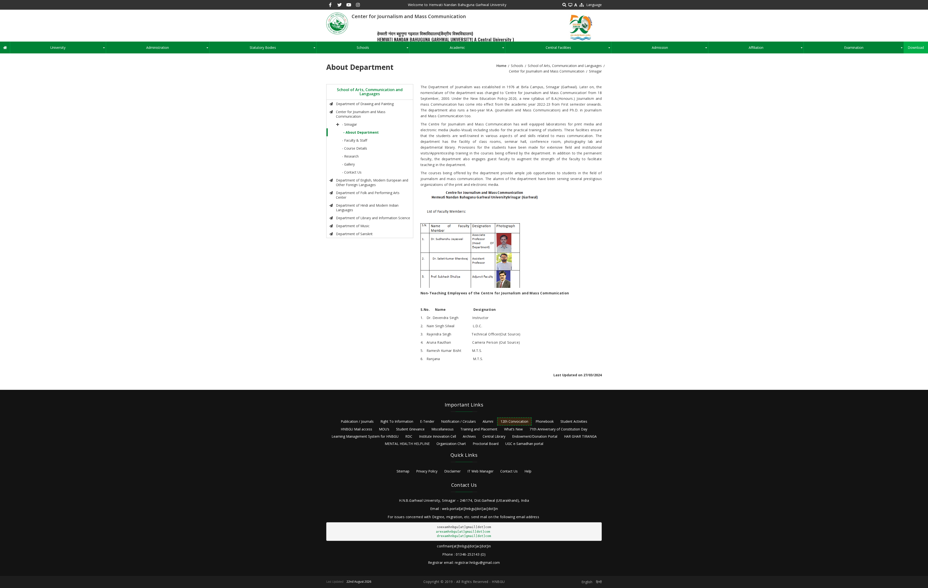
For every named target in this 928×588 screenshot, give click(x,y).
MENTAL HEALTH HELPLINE (407, 443)
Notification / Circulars (458, 421)
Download (916, 47)
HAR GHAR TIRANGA (580, 436)
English (586, 582)
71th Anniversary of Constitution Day (558, 429)
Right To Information (396, 421)
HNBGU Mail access (356, 429)
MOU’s (384, 429)
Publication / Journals (357, 421)
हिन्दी (599, 582)
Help (527, 471)
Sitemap (403, 471)
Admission (680, 49)
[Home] (337, 23)
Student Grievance (410, 429)
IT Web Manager (480, 471)
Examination (874, 49)
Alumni (488, 421)
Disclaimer (452, 471)
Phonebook (545, 421)
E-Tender (427, 421)
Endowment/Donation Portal (534, 436)
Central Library (494, 436)
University (78, 49)
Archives (469, 436)
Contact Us (509, 471)
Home (501, 65)
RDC (408, 436)
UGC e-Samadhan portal (524, 443)
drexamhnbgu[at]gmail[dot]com (464, 536)
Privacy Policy (426, 471)
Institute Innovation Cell (437, 436)
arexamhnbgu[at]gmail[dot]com (463, 531)
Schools (383, 49)
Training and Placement (478, 429)
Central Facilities (578, 49)
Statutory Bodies (283, 49)
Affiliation (776, 49)
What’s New (513, 429)
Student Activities (573, 421)
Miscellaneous (442, 429)
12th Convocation (514, 421)
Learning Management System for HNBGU (365, 436)
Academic (477, 49)
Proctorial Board (486, 443)
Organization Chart (451, 443)
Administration (177, 49)
